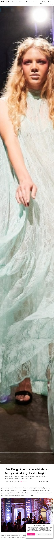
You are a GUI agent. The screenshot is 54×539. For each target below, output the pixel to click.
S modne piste (9, 481)
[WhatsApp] (44, 481)
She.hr (21, 481)
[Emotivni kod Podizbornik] (45, 2)
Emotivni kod (42, 2)
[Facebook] (40, 481)
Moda (8, 1)
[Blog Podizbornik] (50, 1)
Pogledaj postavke (48, 534)
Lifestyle (21, 1)
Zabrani (39, 534)
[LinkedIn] (43, 481)
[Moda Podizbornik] (10, 1)
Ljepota (14, 1)
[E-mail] (48, 481)
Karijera (35, 1)
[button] (51, 525)
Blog (49, 1)
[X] (41, 481)
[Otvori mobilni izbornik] (49, 4)
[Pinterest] (46, 481)
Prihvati (31, 534)
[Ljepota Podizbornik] (16, 1)
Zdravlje (28, 1)
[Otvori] (52, 4)
